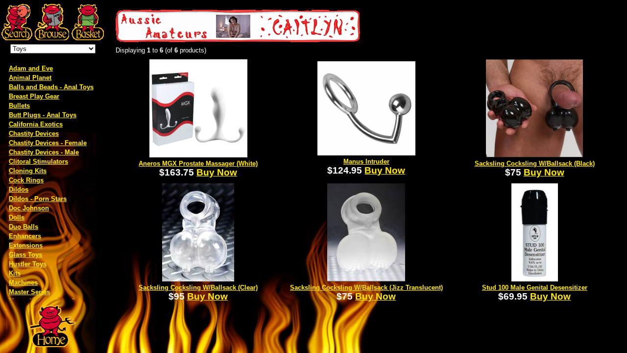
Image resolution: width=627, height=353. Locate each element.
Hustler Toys (28, 264)
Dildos (18, 189)
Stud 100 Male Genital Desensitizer (534, 287)
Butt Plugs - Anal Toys (42, 115)
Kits (15, 273)
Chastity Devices (34, 133)
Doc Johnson (29, 208)
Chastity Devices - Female (48, 143)
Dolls (16, 217)
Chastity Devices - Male (44, 152)
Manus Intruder (366, 161)
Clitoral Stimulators (38, 161)
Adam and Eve (31, 68)
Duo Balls (23, 226)
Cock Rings (26, 180)
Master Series (29, 292)
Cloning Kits (28, 171)
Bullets (19, 105)
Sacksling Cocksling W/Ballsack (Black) (535, 163)
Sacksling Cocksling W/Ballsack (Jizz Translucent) (366, 287)
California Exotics (36, 124)
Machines (23, 282)
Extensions (26, 245)
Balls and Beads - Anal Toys (51, 87)
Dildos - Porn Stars (38, 198)
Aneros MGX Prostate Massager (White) (198, 163)
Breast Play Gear (34, 96)
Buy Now (216, 172)
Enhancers (25, 236)
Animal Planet (30, 77)
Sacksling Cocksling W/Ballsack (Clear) (198, 287)
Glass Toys (25, 254)
